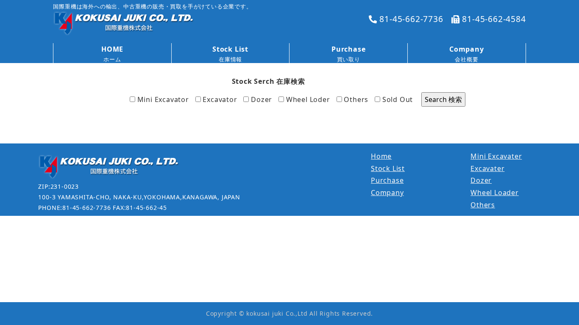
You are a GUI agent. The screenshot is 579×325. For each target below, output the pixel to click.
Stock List (388, 168)
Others (355, 99)
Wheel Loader (494, 192)
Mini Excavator (162, 99)
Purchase (387, 180)
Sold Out (396, 99)
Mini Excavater (496, 156)
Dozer (260, 99)
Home (381, 156)
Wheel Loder (307, 99)
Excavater (487, 168)
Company (387, 192)
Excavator (219, 99)
